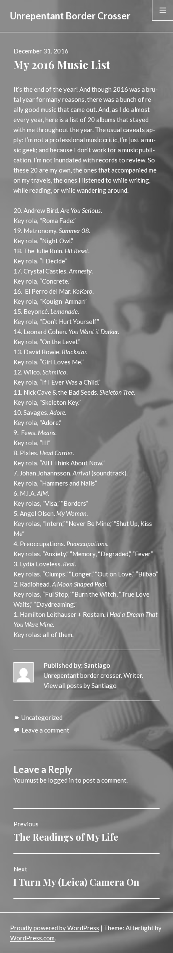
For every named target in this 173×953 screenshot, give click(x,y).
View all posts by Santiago (80, 685)
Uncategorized (42, 717)
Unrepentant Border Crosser (70, 15)
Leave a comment (45, 730)
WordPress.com (32, 938)
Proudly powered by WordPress (54, 928)
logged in (61, 780)
